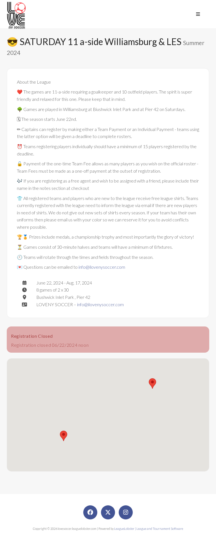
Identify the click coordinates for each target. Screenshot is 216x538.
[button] (152, 383)
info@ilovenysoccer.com (101, 267)
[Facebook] (90, 512)
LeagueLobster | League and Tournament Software (148, 528)
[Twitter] (108, 512)
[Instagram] (126, 512)
